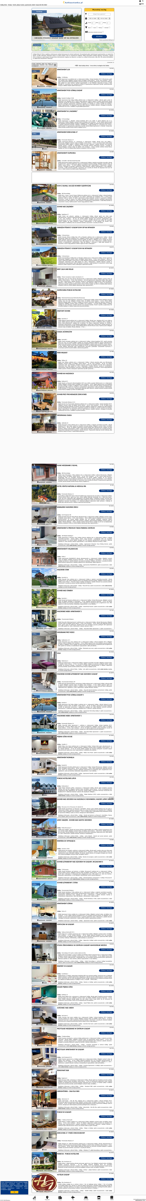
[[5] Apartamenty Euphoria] (44, 161)
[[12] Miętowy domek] (44, 319)
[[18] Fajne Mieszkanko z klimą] (44, 474)
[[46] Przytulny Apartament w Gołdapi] (44, 1058)
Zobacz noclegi (106, 74)
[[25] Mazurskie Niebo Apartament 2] (44, 620)
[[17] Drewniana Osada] (44, 424)
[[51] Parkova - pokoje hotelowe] (44, 1162)
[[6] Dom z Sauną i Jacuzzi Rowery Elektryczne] (44, 194)
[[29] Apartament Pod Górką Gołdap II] (44, 703)
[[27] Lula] (44, 661)
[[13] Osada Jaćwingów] (44, 340)
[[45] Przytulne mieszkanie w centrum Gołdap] (44, 1037)
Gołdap (34, 71)
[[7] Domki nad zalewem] (44, 215)
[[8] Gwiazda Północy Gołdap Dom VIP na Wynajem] (44, 236)
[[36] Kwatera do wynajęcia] (44, 849)
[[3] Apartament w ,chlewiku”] (44, 120)
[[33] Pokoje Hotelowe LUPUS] (44, 787)
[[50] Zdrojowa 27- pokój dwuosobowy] (44, 1141)
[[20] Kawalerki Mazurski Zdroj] (44, 515)
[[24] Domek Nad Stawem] (44, 599)
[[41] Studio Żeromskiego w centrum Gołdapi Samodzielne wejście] (44, 953)
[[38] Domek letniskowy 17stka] (44, 891)
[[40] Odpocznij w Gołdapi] (44, 933)
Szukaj (99, 37)
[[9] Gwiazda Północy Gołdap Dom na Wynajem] (44, 257)
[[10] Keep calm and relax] (44, 277)
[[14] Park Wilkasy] (44, 361)
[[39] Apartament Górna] (44, 912)
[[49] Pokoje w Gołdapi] (44, 1120)
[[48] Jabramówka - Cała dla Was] (44, 1100)
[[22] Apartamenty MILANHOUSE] (44, 557)
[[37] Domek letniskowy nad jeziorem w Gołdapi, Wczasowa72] (44, 870)
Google (25, 1182)
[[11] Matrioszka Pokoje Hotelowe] (44, 298)
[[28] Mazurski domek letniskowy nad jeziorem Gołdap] (44, 682)
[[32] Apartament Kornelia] (44, 766)
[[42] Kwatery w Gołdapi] (44, 974)
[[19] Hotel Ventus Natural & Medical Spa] (44, 495)
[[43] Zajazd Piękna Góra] (44, 995)
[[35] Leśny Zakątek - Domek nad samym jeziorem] (44, 828)
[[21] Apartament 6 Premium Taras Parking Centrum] (44, 536)
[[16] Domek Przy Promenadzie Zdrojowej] (44, 403)
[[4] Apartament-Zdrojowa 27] (44, 140)
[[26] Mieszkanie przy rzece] (44, 641)
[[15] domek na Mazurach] (44, 382)
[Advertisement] (73, 449)
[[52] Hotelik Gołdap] (44, 1183)
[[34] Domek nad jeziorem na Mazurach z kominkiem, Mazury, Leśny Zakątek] (44, 807)
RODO (9, 1189)
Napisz (144, 1200)
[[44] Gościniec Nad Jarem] (44, 1016)
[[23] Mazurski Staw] (44, 578)
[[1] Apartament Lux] (44, 78)
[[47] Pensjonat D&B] (44, 1079)
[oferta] (37, 86)
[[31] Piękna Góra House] (44, 745)
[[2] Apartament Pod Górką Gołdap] (44, 99)
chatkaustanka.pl (73, 3)
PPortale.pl (8, 1200)
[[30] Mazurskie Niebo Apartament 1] (44, 724)
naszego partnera (91, 545)
